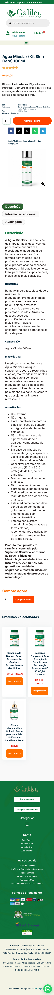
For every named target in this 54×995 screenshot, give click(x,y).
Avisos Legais (27, 860)
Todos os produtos (29, 109)
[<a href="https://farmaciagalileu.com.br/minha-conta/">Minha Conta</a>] (8, 33)
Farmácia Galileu (13, 113)
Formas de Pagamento (27, 892)
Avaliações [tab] (13, 222)
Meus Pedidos (18, 35)
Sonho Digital (37, 988)
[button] (26, 43)
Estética (17, 141)
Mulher (20, 109)
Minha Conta (18, 32)
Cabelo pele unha (23, 107)
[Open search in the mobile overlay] (27, 23)
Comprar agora (32, 121)
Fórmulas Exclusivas (43, 107)
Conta (27, 835)
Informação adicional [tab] (20, 214)
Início (10, 141)
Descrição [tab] (12, 206)
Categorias (27, 818)
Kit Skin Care (22, 111)
